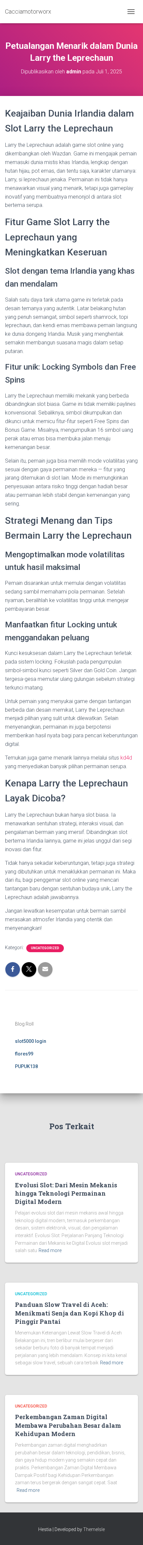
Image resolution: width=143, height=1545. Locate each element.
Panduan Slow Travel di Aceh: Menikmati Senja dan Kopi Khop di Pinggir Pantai (69, 1313)
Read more (50, 1250)
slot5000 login (30, 1041)
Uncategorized (45, 948)
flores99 (24, 1053)
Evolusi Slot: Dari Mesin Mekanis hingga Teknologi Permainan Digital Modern (66, 1193)
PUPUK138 (26, 1066)
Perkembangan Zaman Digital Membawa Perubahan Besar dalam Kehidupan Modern (68, 1425)
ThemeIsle (94, 1529)
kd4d (126, 758)
